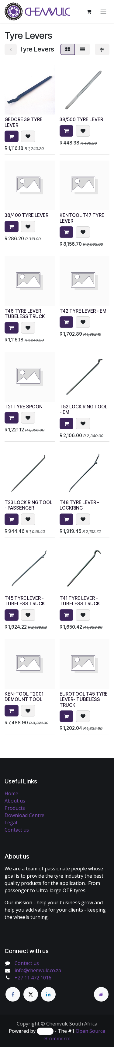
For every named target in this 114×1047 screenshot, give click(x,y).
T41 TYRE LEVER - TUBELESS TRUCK (80, 601)
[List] (82, 49)
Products (15, 808)
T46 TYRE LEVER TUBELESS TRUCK (25, 313)
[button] (12, 136)
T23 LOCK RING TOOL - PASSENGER (28, 505)
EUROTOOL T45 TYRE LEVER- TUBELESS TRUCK (84, 699)
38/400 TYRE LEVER (26, 215)
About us (15, 800)
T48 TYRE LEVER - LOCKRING (79, 505)
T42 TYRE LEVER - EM (83, 311)
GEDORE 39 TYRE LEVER (24, 122)
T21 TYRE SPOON (24, 407)
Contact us (17, 829)
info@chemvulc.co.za (38, 970)
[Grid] (67, 49)
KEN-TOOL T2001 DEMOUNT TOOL (24, 696)
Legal (11, 822)
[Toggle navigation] (103, 11)
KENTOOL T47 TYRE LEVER (82, 218)
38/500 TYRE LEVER (81, 119)
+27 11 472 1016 (33, 977)
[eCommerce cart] (89, 11)
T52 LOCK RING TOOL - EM (83, 409)
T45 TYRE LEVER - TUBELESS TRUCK (25, 601)
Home (11, 793)
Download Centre (24, 815)
